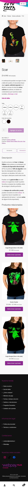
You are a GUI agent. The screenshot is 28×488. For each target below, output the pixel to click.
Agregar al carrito (16, 130)
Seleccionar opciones (14, 255)
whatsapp (10, 94)
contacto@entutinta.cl (9, 441)
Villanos (4, 143)
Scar (24, 141)
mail (16, 94)
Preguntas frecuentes (9, 405)
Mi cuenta (4, 485)
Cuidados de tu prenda (9, 408)
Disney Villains (14, 141)
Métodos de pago (8, 396)
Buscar (14, 485)
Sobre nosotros (7, 386)
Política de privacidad (9, 424)
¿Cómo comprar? (8, 392)
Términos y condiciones (9, 427)
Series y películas (16, 16)
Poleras (9, 16)
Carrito (22, 484)
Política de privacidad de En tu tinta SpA (11, 476)
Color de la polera (6, 118)
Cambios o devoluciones (10, 402)
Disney (8, 141)
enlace (4, 182)
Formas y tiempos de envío (10, 399)
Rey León (20, 141)
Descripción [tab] (9, 150)
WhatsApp (6, 444)
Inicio (5, 16)
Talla (3, 103)
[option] (4, 107)
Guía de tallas (6, 98)
